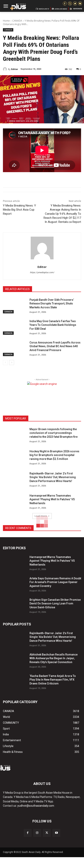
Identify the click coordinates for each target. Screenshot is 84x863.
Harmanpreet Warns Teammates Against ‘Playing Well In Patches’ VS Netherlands (52, 499)
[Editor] (5, 69)
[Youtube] (56, 833)
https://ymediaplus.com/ (42, 272)
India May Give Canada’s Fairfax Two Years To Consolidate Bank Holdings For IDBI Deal (52, 325)
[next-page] (11, 362)
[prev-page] (5, 362)
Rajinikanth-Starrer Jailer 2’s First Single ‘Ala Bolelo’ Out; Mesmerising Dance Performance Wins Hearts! (52, 477)
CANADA (17, 20)
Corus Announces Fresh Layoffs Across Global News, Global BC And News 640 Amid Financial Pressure (54, 346)
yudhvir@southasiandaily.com (35, 805)
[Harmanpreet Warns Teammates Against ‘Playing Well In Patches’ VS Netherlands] (14, 501)
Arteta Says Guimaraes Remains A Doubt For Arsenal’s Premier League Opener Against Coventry (55, 582)
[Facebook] (27, 833)
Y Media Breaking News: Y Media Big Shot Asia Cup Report (19, 209)
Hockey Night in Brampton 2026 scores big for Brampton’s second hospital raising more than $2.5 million (54, 455)
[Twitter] (47, 833)
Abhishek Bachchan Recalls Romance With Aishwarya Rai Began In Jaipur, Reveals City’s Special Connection (53, 658)
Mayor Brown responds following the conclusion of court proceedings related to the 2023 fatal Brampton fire (53, 433)
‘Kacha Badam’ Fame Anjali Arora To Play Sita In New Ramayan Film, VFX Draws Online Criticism (52, 679)
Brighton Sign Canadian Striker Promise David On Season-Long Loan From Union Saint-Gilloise (55, 603)
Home (6, 20)
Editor (14, 69)
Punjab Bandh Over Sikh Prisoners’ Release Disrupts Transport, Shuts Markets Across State (51, 303)
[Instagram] (37, 833)
